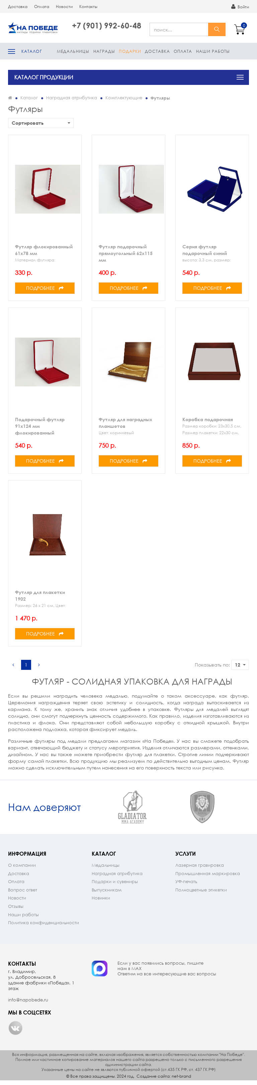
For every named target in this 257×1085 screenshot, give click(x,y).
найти (217, 29)
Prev (91, 807)
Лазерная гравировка (199, 865)
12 (237, 665)
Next (243, 807)
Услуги (185, 853)
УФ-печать (186, 881)
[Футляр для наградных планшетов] (131, 362)
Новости (64, 6)
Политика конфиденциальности (43, 923)
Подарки (130, 51)
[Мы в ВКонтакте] (15, 1027)
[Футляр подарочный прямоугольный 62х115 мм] (131, 189)
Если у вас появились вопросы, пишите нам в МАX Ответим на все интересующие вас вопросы (166, 969)
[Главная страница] (10, 98)
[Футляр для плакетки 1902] (47, 535)
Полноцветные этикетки (201, 890)
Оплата (41, 6)
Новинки (101, 898)
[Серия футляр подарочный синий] (215, 189)
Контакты (88, 6)
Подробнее (42, 288)
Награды (104, 51)
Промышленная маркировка (207, 873)
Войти (243, 7)
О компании (22, 865)
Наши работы (213, 51)
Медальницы (73, 51)
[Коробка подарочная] (215, 362)
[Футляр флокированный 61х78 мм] (47, 189)
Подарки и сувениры (115, 881)
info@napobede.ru (28, 1000)
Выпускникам (106, 890)
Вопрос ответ (22, 890)
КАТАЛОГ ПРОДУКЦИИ (43, 77)
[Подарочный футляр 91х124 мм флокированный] (47, 362)
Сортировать (28, 123)
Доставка (17, 6)
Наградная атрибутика (117, 873)
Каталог (31, 51)
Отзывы (15, 906)
